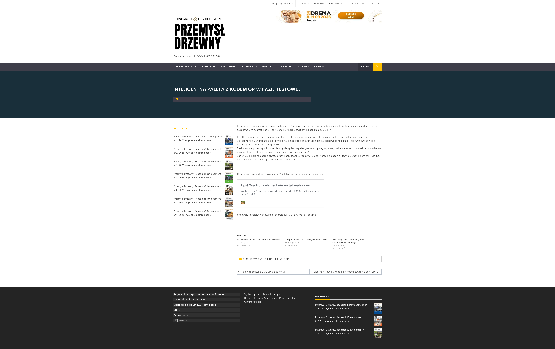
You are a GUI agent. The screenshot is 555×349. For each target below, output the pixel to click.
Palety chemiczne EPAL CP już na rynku (263, 271)
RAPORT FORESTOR (186, 66)
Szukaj (366, 66)
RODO (177, 309)
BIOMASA (319, 66)
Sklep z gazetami (281, 3)
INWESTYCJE (208, 66)
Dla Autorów (357, 3)
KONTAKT (374, 3)
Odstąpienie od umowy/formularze (194, 304)
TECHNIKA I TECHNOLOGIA (276, 259)
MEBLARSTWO (285, 66)
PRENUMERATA (337, 3)
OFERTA (302, 3)
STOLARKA (303, 66)
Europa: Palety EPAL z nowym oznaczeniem (258, 240)
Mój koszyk (180, 320)
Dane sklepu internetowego (190, 299)
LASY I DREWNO (228, 66)
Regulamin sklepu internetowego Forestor (199, 294)
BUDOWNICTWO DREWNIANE (257, 66)
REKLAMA (319, 3)
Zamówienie (181, 315)
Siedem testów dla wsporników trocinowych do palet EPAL (346, 271)
